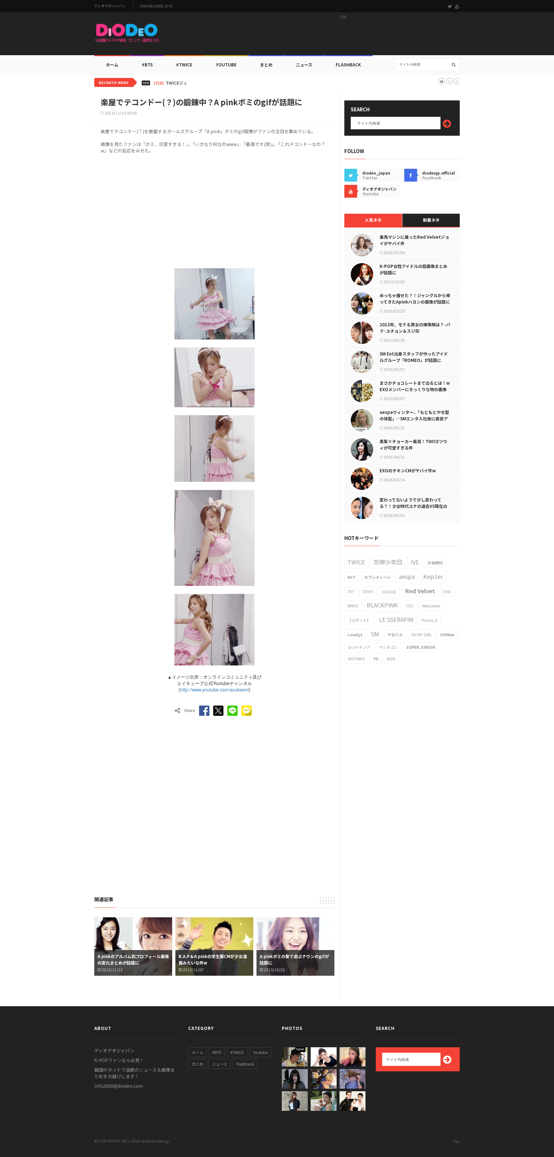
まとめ (266, 65)
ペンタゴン (388, 647)
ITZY (410, 605)
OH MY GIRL (421, 634)
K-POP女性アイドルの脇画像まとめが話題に (413, 269)
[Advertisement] (343, 35)
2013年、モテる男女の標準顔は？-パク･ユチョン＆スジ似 (415, 327)
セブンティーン (377, 577)
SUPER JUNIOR (420, 647)
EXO (447, 591)
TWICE (356, 562)
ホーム (112, 65)
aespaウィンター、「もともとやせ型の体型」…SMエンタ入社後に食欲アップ (414, 418)
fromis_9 (430, 620)
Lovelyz (355, 634)
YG (375, 658)
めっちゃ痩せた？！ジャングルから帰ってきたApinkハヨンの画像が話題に (415, 298)
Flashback (348, 65)
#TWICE (237, 1052)
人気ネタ (373, 220)
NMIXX (353, 605)
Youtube (260, 1052)
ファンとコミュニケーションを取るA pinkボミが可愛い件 (296, 959)
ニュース (304, 65)
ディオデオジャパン (110, 6)
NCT (352, 577)
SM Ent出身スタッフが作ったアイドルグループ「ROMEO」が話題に (414, 357)
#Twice (184, 65)
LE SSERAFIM (396, 619)
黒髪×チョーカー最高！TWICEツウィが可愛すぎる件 (413, 444)
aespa (407, 576)
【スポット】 (359, 620)
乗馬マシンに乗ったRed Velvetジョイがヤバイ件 (414, 240)
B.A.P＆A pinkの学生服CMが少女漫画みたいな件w (133, 959)
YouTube (226, 65)
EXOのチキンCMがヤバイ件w (408, 470)
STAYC (368, 591)
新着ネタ (431, 220)
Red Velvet (420, 591)
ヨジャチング (359, 647)
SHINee (447, 634)
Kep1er (433, 576)
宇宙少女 (395, 634)
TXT (351, 591)
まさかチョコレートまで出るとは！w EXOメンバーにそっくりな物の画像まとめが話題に (415, 389)
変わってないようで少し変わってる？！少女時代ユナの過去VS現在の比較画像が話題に (413, 506)
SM (375, 634)
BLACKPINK (382, 605)
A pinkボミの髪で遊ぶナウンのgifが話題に (214, 959)
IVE (415, 562)
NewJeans (431, 605)
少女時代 (435, 562)
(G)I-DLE (389, 591)
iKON (391, 658)
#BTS (147, 65)
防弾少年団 (388, 562)
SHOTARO (356, 658)
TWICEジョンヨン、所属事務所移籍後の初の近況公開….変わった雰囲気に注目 (239, 83)
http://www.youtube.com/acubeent (214, 689)
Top (456, 1141)
